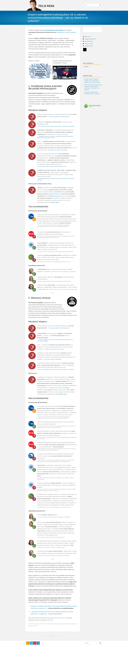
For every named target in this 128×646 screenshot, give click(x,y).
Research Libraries (54, 194)
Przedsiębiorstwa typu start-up (55, 196)
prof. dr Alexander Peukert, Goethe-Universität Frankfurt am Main (52, 166)
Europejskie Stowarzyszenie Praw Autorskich (57, 150)
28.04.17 (89, 36)
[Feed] (27, 643)
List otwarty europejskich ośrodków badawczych (59, 116)
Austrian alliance (55, 202)
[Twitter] (31, 643)
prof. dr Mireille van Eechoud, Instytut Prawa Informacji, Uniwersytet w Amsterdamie (56, 126)
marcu (59, 618)
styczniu (56, 618)
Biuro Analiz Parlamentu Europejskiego (52, 359)
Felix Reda (46, 5)
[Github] (38, 643)
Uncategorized (92, 39)
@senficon (90, 46)
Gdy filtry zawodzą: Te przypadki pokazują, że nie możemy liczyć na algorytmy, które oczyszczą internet (92, 80)
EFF (68, 381)
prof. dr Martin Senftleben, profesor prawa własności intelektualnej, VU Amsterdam (56, 369)
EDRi (68, 390)
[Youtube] (34, 643)
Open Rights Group (60, 192)
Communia (70, 187)
